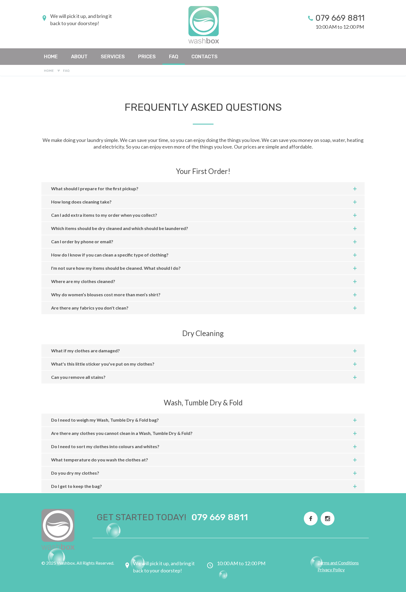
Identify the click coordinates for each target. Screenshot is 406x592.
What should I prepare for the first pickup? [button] (94, 188)
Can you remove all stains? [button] (78, 377)
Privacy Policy (331, 569)
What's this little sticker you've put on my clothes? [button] (102, 363)
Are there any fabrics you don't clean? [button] (89, 307)
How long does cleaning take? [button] (81, 201)
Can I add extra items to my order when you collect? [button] (104, 215)
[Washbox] (203, 25)
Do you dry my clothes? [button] (75, 472)
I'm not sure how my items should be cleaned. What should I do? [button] (116, 268)
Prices (147, 57)
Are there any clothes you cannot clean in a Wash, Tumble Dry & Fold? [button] (122, 433)
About (79, 57)
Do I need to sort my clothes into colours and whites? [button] (105, 446)
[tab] (203, 188)
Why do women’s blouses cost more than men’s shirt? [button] (105, 294)
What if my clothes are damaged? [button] (85, 350)
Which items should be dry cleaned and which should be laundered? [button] (119, 228)
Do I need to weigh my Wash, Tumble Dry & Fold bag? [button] (105, 419)
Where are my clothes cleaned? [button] (83, 281)
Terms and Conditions (338, 562)
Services (113, 57)
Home (51, 57)
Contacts (204, 57)
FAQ (173, 57)
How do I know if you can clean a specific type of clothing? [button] (109, 254)
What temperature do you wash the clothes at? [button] (99, 459)
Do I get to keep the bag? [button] (76, 486)
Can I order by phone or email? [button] (82, 241)
